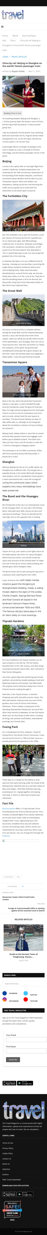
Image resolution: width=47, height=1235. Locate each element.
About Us (6, 1164)
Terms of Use (7, 1143)
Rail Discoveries (8, 808)
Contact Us (6, 1159)
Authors (5, 1174)
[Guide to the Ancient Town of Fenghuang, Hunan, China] (23, 937)
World (15, 35)
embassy (6, 836)
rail (18, 877)
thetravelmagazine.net (12, 1210)
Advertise (6, 1169)
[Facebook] (12, 3)
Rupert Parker (18, 71)
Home (5, 35)
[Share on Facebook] (28, 886)
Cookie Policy (7, 1153)
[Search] (44, 26)
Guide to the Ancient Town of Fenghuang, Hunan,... (24, 955)
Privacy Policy (7, 1148)
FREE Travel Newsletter (11, 1179)
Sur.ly (16, 1215)
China (12, 40)
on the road (8, 877)
